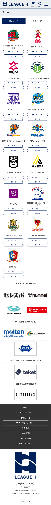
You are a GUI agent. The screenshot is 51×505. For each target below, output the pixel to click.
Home (25, 407)
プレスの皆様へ (25, 438)
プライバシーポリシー (25, 423)
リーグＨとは (25, 412)
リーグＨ (15, 4)
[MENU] (46, 4)
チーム (5, 12)
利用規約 (25, 428)
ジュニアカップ (25, 443)
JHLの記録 (25, 433)
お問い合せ (25, 417)
